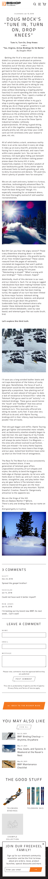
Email (5, 642)
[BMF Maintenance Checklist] (8, 764)
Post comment (24, 679)
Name (5, 630)
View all (24, 727)
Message (7, 653)
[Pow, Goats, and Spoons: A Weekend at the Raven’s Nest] (8, 748)
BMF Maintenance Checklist (27, 765)
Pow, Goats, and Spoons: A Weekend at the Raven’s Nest (31, 752)
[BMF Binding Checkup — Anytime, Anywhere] (8, 736)
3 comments (19, 14)
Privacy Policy (13, 688)
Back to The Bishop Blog (26, 705)
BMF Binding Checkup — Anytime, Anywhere (30, 738)
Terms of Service (28, 688)
